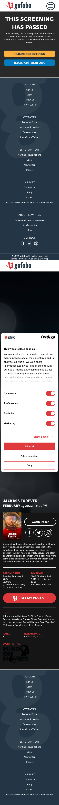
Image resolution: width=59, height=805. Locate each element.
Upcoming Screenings (29, 127)
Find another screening (29, 54)
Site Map (44, 258)
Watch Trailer (40, 521)
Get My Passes (32, 598)
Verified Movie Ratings (29, 154)
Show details (41, 436)
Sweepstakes (29, 132)
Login (29, 94)
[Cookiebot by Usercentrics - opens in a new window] (41, 337)
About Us (29, 99)
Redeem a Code (29, 122)
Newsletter (29, 164)
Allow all (29, 446)
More (29, 230)
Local (29, 159)
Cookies (33, 258)
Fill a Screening (29, 224)
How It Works (29, 104)
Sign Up (29, 89)
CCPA (29, 197)
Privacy (23, 258)
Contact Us (29, 187)
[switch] (50, 403)
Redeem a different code (29, 62)
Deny (29, 465)
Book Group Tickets (29, 137)
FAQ (29, 192)
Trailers (29, 169)
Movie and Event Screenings (29, 219)
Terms (14, 258)
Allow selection (29, 455)
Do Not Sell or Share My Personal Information (29, 202)
